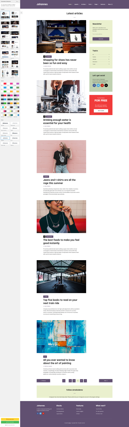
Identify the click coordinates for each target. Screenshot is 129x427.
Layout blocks (59, 413)
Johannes (42, 4)
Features (103, 4)
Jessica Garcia (48, 66)
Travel (45, 296)
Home (70, 4)
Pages (96, 4)
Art (45, 356)
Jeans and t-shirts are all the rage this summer (59, 181)
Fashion (49, 56)
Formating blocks (60, 411)
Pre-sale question (100, 411)
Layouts (76, 4)
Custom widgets (79, 411)
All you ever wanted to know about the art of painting (59, 361)
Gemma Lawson (48, 366)
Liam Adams (47, 126)
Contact (78, 413)
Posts (90, 4)
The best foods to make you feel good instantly (61, 241)
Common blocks (60, 409)
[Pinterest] (102, 85)
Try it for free (99, 409)
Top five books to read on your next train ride (60, 301)
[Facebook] (94, 85)
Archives (83, 4)
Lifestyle (49, 116)
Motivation (49, 236)
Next (105, 380)
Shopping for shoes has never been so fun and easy (60, 61)
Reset (17, 1)
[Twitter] (98, 85)
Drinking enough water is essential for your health (57, 121)
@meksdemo (77, 390)
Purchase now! (99, 413)
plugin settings (96, 397)
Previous (44, 380)
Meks (70, 423)
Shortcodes (78, 409)
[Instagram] (106, 85)
